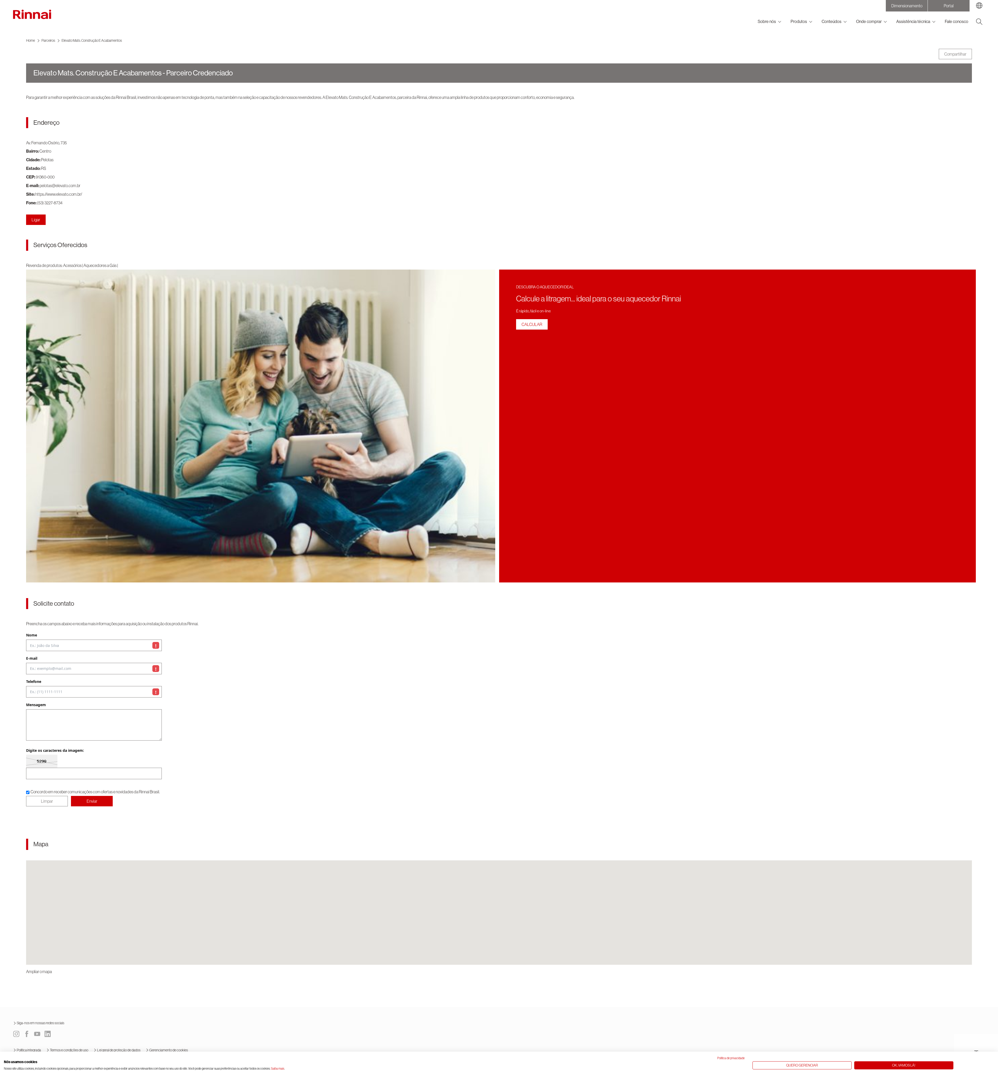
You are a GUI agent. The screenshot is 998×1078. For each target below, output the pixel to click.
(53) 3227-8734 (50, 202)
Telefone (33, 682)
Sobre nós (767, 21)
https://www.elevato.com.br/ (58, 194)
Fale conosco (956, 21)
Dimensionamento (906, 5)
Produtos (799, 21)
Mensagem (36, 705)
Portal (949, 5)
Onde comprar (869, 21)
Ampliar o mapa (39, 971)
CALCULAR (532, 324)
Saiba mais (277, 1068)
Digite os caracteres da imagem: (55, 750)
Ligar (36, 219)
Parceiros (48, 40)
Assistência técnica (913, 21)
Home (30, 40)
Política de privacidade (731, 1058)
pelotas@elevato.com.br (60, 185)
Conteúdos (831, 21)
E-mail (31, 658)
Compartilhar (955, 54)
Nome (31, 635)
